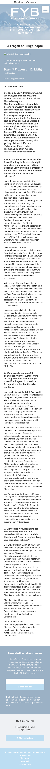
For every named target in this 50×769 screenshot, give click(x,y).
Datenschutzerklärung (29, 697)
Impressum (25, 755)
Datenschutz (25, 764)
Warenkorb (31, 2)
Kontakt (25, 761)
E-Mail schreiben (25, 738)
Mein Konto (19, 2)
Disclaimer (25, 758)
